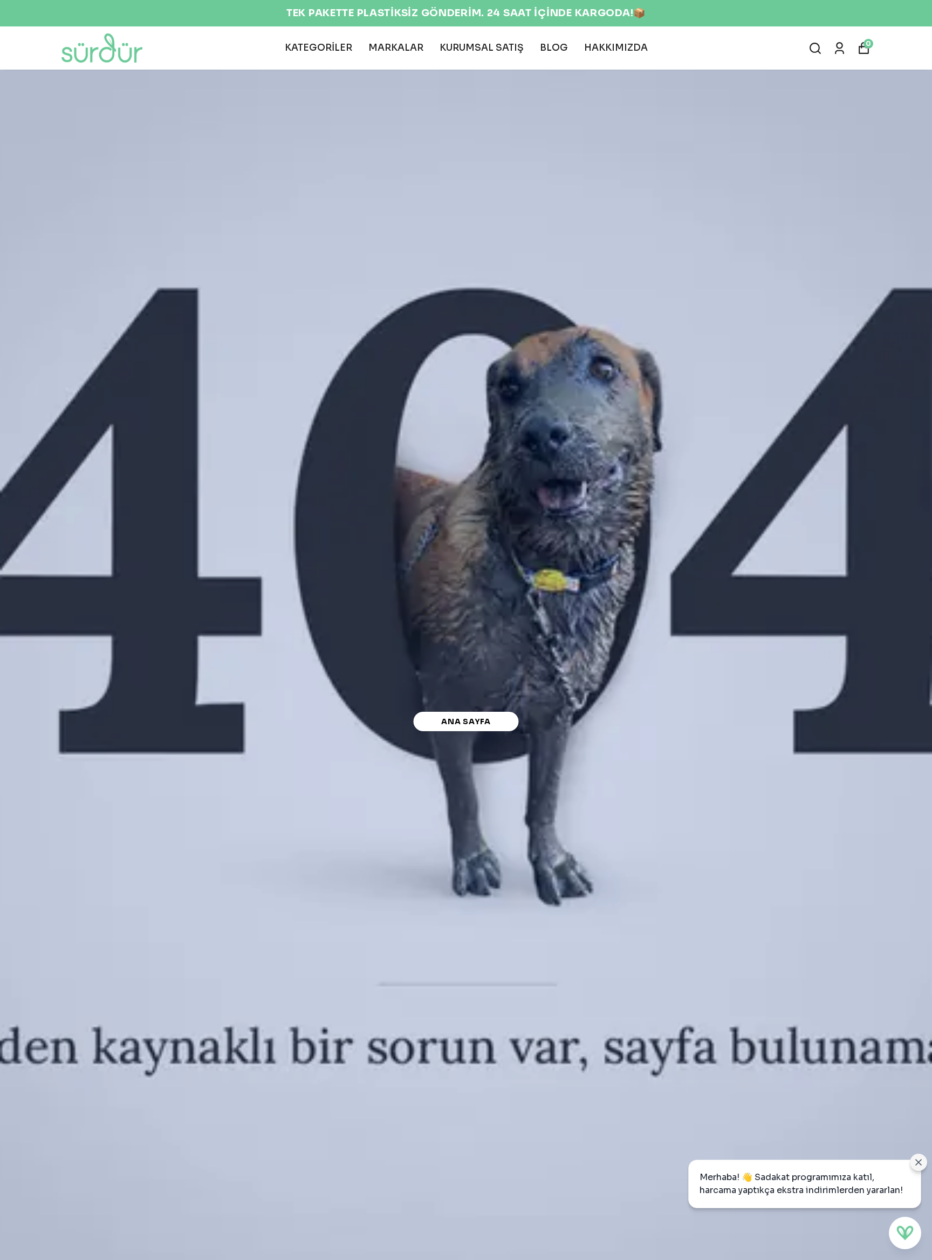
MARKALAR (395, 47)
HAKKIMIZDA (616, 47)
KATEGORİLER (318, 47)
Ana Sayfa (465, 721)
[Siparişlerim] (839, 48)
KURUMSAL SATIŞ (482, 47)
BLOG (554, 47)
